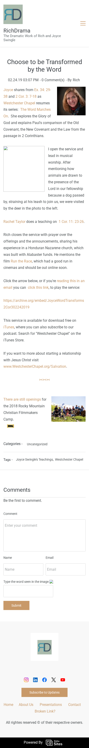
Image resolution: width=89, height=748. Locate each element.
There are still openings (22, 399)
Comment (10, 514)
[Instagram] (26, 679)
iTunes (8, 327)
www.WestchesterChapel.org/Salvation (34, 366)
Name (7, 557)
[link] (44, 643)
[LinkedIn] (35, 679)
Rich (76, 80)
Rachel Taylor (14, 221)
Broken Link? (45, 711)
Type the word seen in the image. (26, 581)
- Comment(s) (52, 80)
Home (8, 704)
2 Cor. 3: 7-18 (26, 96)
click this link (38, 287)
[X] (53, 679)
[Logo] (13, 14)
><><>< (44, 380)
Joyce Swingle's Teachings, (35, 459)
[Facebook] (44, 679)
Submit (16, 605)
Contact (74, 704)
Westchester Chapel (19, 103)
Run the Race (21, 261)
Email (49, 557)
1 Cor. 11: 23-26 (71, 221)
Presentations (51, 704)
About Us (26, 704)
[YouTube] (62, 679)
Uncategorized (37, 444)
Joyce (8, 90)
